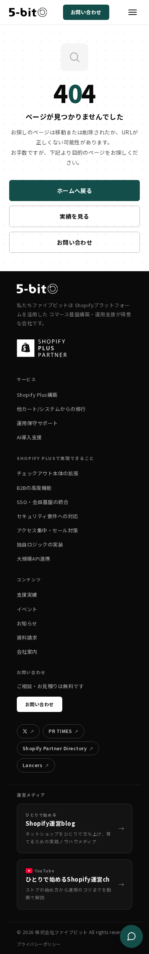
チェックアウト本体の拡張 (48, 473)
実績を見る (74, 216)
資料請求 (27, 637)
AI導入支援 (29, 437)
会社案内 (27, 651)
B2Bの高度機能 (34, 487)
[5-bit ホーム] (28, 12)
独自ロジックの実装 (40, 544)
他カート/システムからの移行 (51, 408)
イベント (27, 609)
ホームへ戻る (74, 191)
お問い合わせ (86, 12)
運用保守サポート (37, 423)
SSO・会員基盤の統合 (42, 502)
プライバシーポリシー (39, 944)
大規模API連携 (33, 558)
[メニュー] (132, 12)
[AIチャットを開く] (131, 936)
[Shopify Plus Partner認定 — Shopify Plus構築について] (45, 348)
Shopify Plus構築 (37, 394)
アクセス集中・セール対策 (47, 530)
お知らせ (27, 623)
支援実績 (27, 594)
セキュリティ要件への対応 (47, 516)
